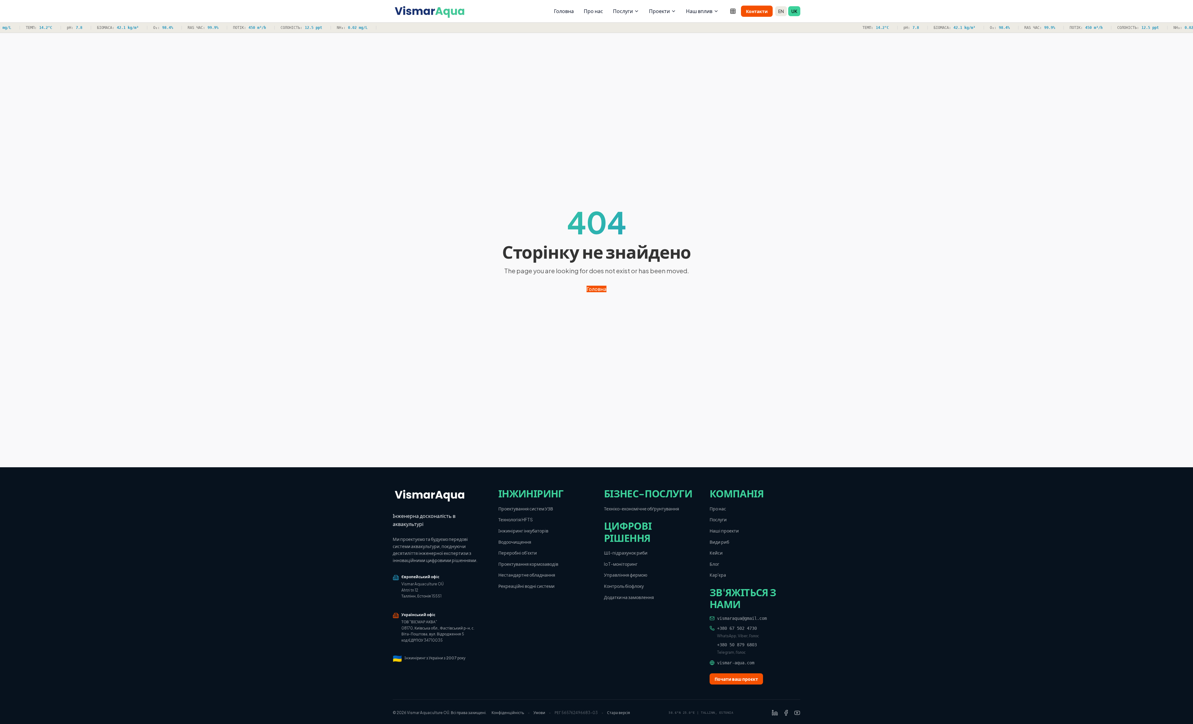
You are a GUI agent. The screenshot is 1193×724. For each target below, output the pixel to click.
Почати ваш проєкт (736, 679)
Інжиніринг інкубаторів (523, 530)
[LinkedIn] (775, 713)
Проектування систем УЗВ (525, 508)
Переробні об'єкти (517, 553)
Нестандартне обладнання (526, 575)
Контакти (757, 11)
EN (781, 11)
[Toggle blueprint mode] (732, 11)
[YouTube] (797, 713)
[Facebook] (786, 713)
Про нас (593, 11)
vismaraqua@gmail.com (742, 618)
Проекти (659, 11)
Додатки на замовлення (629, 597)
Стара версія (618, 712)
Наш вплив (699, 11)
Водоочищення (514, 542)
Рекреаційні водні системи (526, 586)
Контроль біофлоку (624, 586)
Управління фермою (625, 575)
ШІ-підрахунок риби (625, 553)
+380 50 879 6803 (737, 644)
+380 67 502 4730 (737, 628)
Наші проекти (724, 530)
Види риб (719, 542)
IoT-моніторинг (621, 564)
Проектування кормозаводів (528, 564)
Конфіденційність (507, 712)
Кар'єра (718, 575)
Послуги (623, 11)
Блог (714, 564)
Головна (564, 11)
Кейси (716, 553)
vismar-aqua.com (735, 662)
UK (794, 11)
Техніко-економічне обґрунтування (641, 508)
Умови (539, 712)
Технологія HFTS (515, 519)
